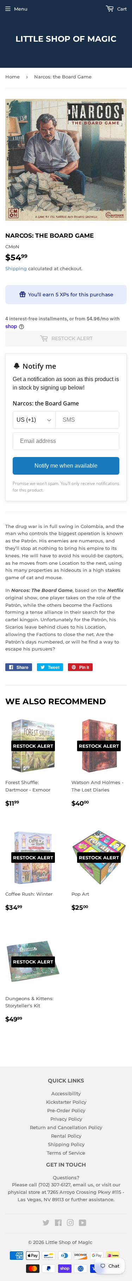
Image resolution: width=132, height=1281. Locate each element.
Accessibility (66, 1093)
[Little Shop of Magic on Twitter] (46, 1224)
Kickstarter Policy (66, 1102)
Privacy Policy (66, 1119)
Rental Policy (66, 1136)
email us (83, 1184)
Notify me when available (66, 466)
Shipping (16, 268)
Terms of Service (66, 1153)
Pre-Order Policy (66, 1110)
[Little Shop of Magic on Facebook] (58, 1224)
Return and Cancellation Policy (66, 1127)
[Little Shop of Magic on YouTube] (82, 1224)
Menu (20, 9)
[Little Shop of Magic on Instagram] (70, 1224)
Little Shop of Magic (66, 39)
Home (12, 76)
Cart (121, 9)
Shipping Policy (66, 1144)
